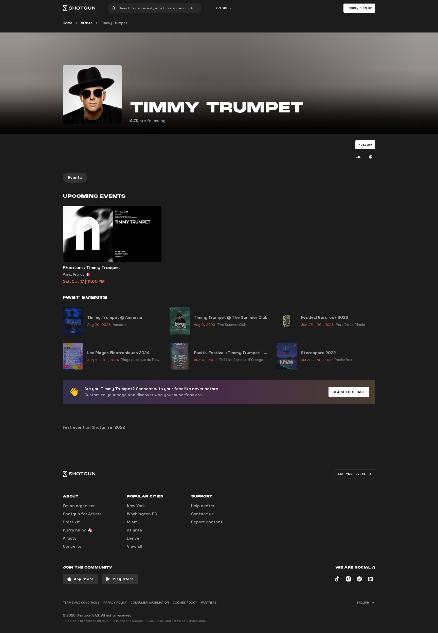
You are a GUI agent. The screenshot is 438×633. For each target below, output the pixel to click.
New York (136, 505)
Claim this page (349, 392)
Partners (209, 603)
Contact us (202, 514)
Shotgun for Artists (82, 514)
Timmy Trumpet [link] (114, 23)
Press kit (71, 522)
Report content (207, 522)
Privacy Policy (154, 621)
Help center (202, 505)
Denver (134, 538)
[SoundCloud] (358, 156)
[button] (365, 144)
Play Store (123, 579)
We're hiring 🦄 (78, 530)
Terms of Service (184, 621)
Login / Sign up (359, 8)
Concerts (72, 546)
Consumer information (150, 603)
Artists (86, 23)
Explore (221, 8)
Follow (365, 145)
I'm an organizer (79, 505)
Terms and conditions (81, 603)
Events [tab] (75, 177)
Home (67, 23)
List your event (352, 474)
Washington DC (142, 514)
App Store (84, 579)
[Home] (79, 8)
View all (134, 546)
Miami (133, 522)
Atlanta (134, 530)
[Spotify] (370, 156)
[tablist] (219, 178)
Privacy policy (115, 603)
